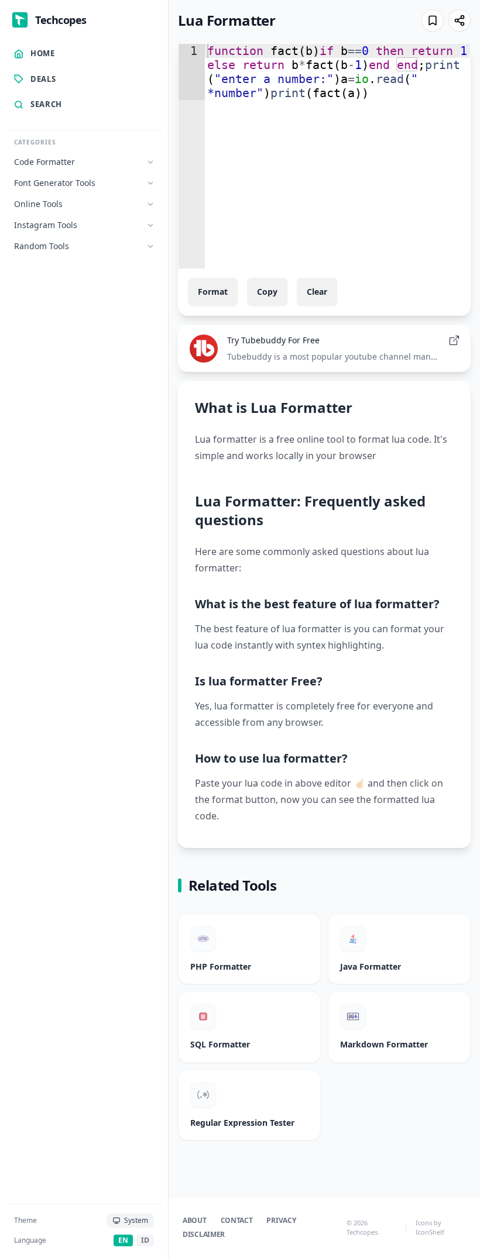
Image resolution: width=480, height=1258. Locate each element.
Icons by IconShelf (430, 1227)
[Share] (459, 20)
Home (42, 53)
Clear (317, 291)
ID (145, 1240)
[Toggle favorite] (432, 20)
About (195, 1220)
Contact (237, 1220)
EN (123, 1240)
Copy (267, 291)
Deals (43, 79)
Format (213, 291)
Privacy (281, 1220)
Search (46, 104)
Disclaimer (204, 1234)
